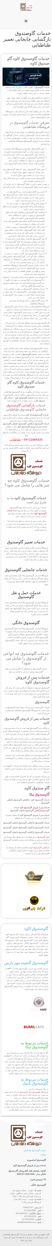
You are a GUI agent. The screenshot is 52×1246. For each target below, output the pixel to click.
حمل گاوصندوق (43, 837)
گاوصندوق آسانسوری (36, 1160)
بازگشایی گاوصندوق (20, 405)
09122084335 (33, 439)
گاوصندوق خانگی (38, 1185)
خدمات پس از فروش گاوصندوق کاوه (29, 1165)
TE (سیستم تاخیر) (38, 1179)
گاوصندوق (36, 1092)
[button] (26, 21)
